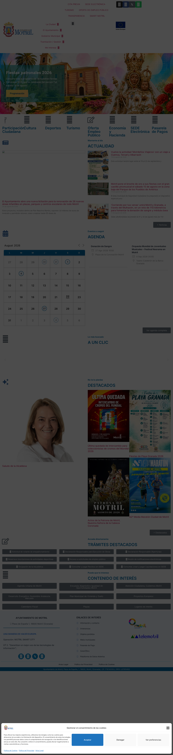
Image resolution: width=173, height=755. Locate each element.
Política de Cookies (10, 750)
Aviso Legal (39, 750)
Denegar (120, 740)
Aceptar (87, 740)
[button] (168, 728)
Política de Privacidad (26, 750)
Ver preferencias (153, 740)
